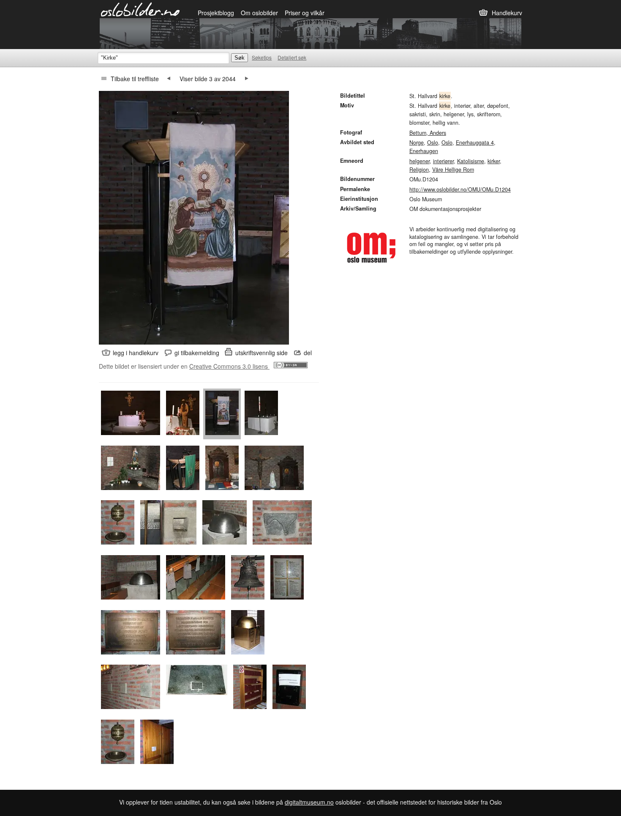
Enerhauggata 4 (475, 142)
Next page (247, 78)
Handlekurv (507, 12)
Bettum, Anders (427, 133)
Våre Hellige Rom (453, 169)
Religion (419, 169)
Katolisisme (470, 161)
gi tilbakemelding (196, 352)
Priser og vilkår (304, 12)
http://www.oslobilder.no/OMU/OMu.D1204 (460, 189)
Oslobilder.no (140, 8)
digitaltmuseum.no (309, 802)
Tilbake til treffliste (135, 78)
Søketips (262, 57)
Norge (416, 142)
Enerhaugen (423, 151)
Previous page (168, 78)
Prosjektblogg (216, 12)
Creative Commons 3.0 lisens (229, 366)
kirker (494, 161)
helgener (419, 161)
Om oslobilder (259, 12)
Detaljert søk (292, 57)
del (308, 352)
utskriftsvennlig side (261, 352)
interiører (443, 161)
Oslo (432, 142)
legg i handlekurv (135, 352)
